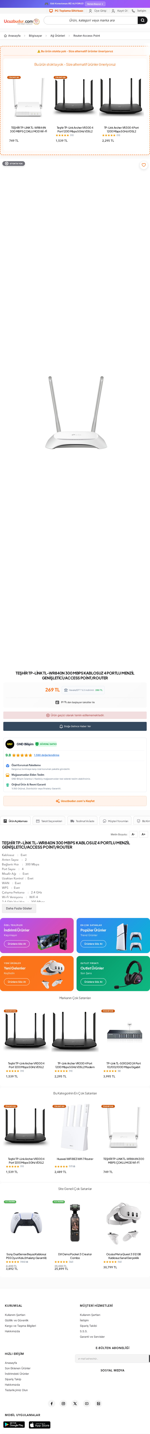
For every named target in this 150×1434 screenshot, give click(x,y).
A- (133, 834)
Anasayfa (14, 35)
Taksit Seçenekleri (51, 821)
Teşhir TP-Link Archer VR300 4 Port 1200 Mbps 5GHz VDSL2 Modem (75, 131)
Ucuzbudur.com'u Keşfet (78, 801)
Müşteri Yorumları (118, 821)
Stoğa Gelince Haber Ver (77, 726)
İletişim (141, 10)
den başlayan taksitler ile (77, 702)
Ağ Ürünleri (57, 35)
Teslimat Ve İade (85, 821)
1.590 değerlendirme (46, 755)
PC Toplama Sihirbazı (68, 10)
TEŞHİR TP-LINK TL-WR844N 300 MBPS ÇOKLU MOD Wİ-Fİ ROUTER (28, 131)
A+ (144, 834)
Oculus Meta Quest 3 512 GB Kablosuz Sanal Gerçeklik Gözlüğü (123, 1257)
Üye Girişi (100, 10)
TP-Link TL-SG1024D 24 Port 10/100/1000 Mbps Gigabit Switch (123, 1066)
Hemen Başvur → (95, 4)
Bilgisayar (35, 35)
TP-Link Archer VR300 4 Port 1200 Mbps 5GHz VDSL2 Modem (121, 131)
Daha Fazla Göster (19, 908)
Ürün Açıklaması (18, 821)
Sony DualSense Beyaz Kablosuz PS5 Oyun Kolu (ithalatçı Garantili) (26, 1256)
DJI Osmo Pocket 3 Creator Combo (75, 1256)
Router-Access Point (86, 35)
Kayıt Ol (122, 10)
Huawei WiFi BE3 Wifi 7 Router (75, 1158)
